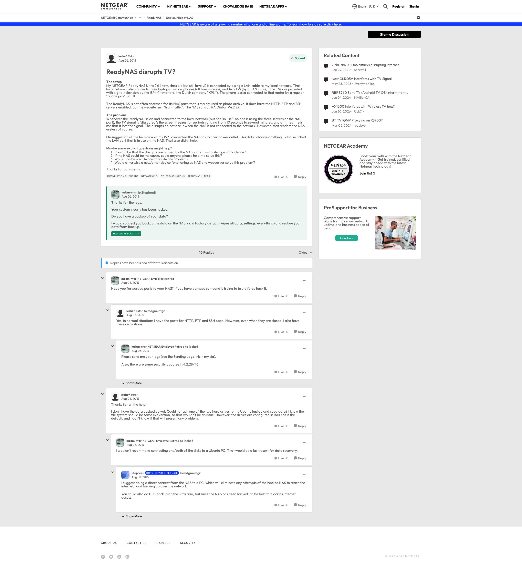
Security (187, 543)
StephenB (138, 473)
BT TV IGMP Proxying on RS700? (357, 120)
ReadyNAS (154, 18)
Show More (134, 383)
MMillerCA (361, 97)
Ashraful (360, 69)
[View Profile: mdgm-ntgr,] (115, 194)
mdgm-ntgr (129, 192)
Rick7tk (359, 111)
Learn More (346, 238)
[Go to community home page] (114, 6)
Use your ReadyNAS (179, 18)
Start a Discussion (394, 34)
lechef (122, 56)
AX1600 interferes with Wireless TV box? (363, 106)
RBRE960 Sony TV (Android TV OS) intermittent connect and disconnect (369, 92)
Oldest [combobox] (305, 252)
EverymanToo (364, 83)
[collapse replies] (102, 278)
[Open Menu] (418, 17)
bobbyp (360, 125)
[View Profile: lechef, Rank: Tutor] (111, 58)
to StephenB (147, 192)
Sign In (414, 6)
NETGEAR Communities (117, 18)
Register (398, 6)
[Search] (385, 6)
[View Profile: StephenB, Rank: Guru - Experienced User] (125, 475)
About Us (109, 543)
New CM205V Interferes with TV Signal (362, 78)
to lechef (191, 346)
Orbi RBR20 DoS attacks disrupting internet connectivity (365, 65)
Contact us (137, 543)
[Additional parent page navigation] (139, 17)
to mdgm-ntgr (154, 311)
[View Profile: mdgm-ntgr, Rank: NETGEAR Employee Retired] (115, 280)
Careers (163, 543)
